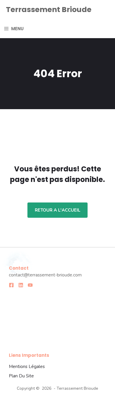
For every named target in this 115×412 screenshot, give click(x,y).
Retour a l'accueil (57, 210)
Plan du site (21, 376)
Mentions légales (27, 366)
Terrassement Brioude (48, 9)
